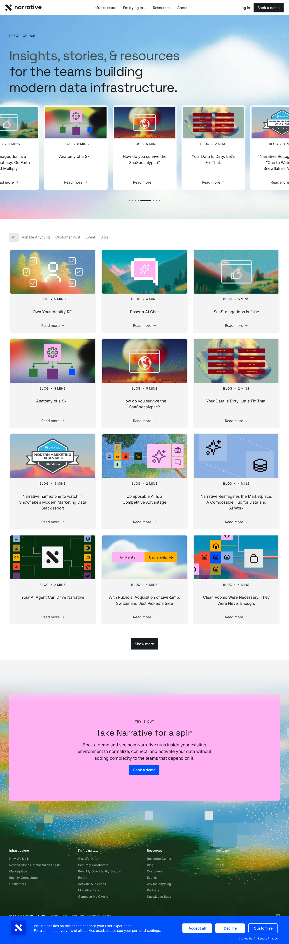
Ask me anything (159, 884)
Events (152, 877)
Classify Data (87, 858)
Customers (155, 871)
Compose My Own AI (93, 896)
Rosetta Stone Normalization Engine (35, 865)
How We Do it (19, 858)
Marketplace (18, 871)
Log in (220, 865)
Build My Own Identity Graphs (99, 871)
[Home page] (23, 8)
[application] (144, 930)
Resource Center (159, 858)
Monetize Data (88, 890)
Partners (153, 890)
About (220, 858)
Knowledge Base (159, 896)
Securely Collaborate (93, 865)
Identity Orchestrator (24, 877)
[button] (129, 200)
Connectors (17, 884)
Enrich (82, 877)
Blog (150, 865)
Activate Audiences (92, 884)
